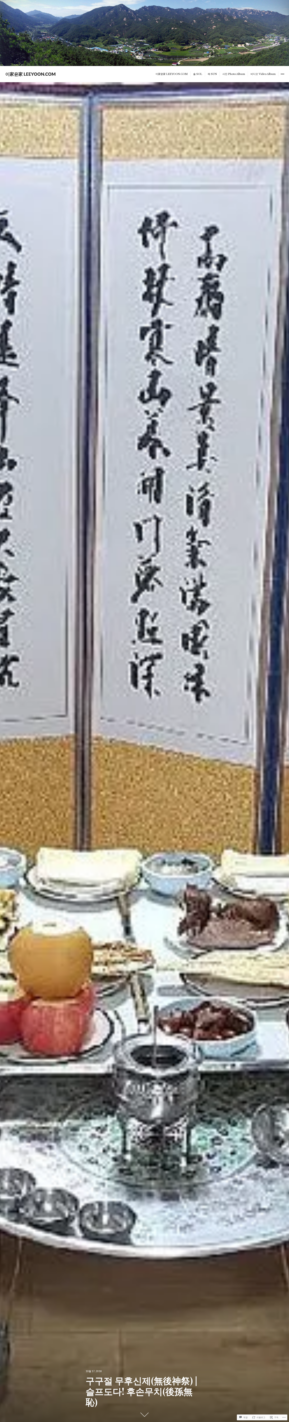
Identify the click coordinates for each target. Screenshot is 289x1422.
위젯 (282, 76)
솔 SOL (197, 74)
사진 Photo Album (233, 74)
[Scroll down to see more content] (144, 1415)
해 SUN (212, 74)
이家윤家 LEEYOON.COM (30, 74)
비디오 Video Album (263, 74)
